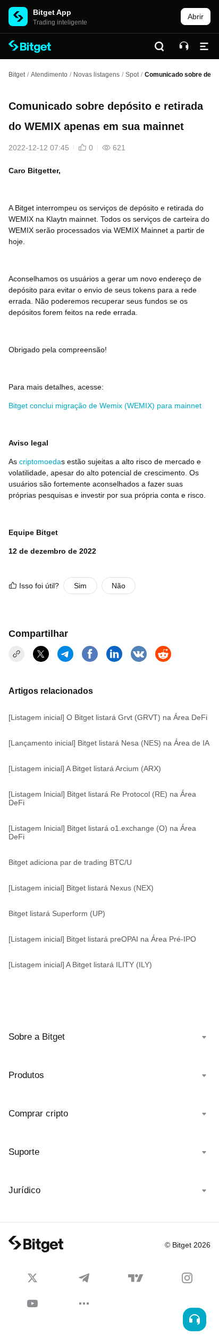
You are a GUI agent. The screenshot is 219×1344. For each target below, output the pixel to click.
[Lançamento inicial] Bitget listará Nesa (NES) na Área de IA (109, 743)
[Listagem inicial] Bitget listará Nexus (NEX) (81, 888)
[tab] (109, 1037)
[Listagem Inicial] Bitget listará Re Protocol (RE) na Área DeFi (102, 798)
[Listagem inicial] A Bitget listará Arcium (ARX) (85, 768)
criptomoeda (40, 461)
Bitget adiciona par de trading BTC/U (70, 862)
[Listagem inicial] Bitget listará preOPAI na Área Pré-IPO (102, 939)
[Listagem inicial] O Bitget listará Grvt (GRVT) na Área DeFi (108, 717)
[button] (109, 1037)
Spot (132, 74)
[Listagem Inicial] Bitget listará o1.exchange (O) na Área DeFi (102, 832)
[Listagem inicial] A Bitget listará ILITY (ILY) (80, 964)
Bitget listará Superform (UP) (57, 913)
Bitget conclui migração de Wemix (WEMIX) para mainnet (105, 405)
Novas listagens (96, 74)
